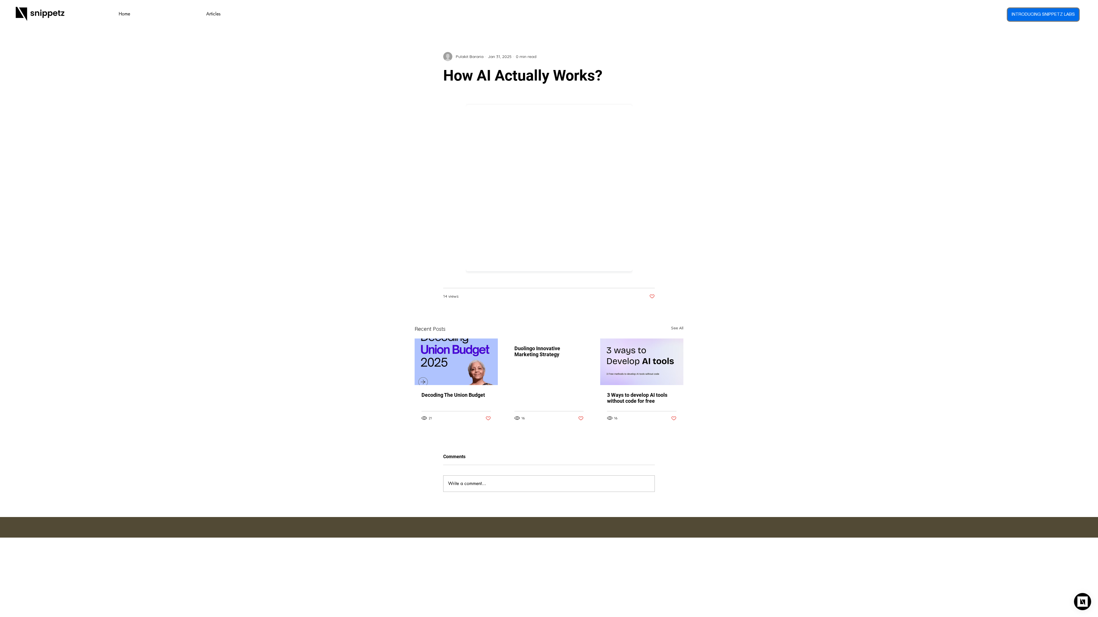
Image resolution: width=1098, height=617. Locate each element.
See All (677, 327)
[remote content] (549, 186)
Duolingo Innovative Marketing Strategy (537, 351)
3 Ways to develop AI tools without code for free (637, 398)
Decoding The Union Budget (453, 395)
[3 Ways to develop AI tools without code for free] (641, 361)
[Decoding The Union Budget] (456, 361)
